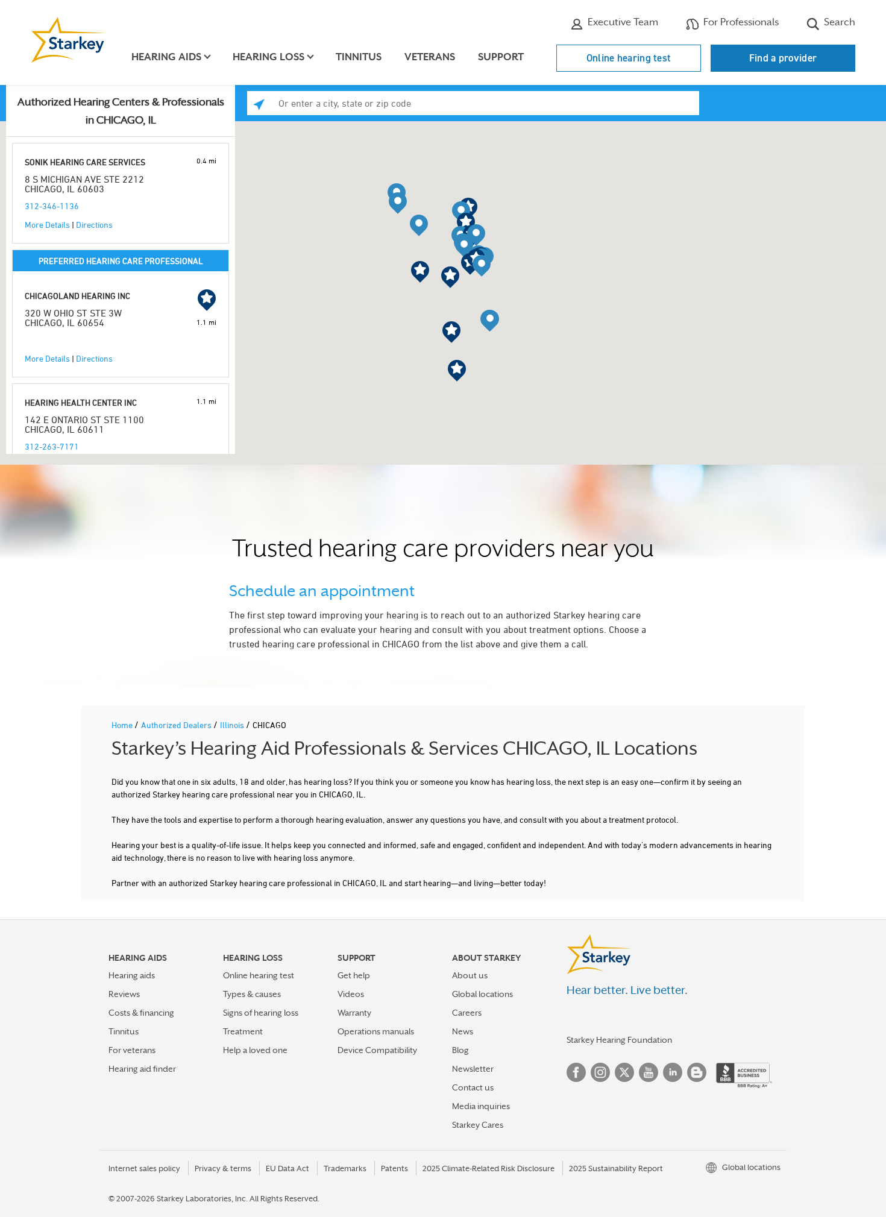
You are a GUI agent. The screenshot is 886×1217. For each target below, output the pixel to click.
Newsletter (473, 1069)
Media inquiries (481, 1106)
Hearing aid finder (142, 1069)
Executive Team (621, 22)
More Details (47, 224)
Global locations (482, 994)
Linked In (672, 1072)
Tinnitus (359, 57)
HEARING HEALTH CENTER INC (81, 402)
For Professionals (740, 22)
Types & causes (252, 994)
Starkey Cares (477, 1125)
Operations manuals (376, 1031)
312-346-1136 (52, 206)
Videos (351, 994)
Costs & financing (141, 1012)
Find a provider (783, 57)
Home (123, 725)
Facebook (576, 1072)
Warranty (354, 1012)
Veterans (429, 57)
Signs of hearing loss (260, 1012)
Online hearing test (628, 57)
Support (501, 57)
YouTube (648, 1072)
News (462, 1031)
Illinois (233, 725)
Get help (354, 975)
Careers (467, 1012)
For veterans (132, 1050)
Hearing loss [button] (268, 57)
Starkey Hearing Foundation (619, 1040)
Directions (94, 224)
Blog (460, 1050)
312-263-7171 (52, 446)
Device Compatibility (377, 1050)
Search (838, 22)
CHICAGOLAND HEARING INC (77, 296)
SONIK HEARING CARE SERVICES (85, 162)
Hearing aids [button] (166, 57)
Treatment (243, 1031)
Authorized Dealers (177, 725)
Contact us (473, 1087)
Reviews (124, 994)
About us (470, 975)
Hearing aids (131, 975)
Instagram (600, 1072)
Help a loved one (255, 1050)
